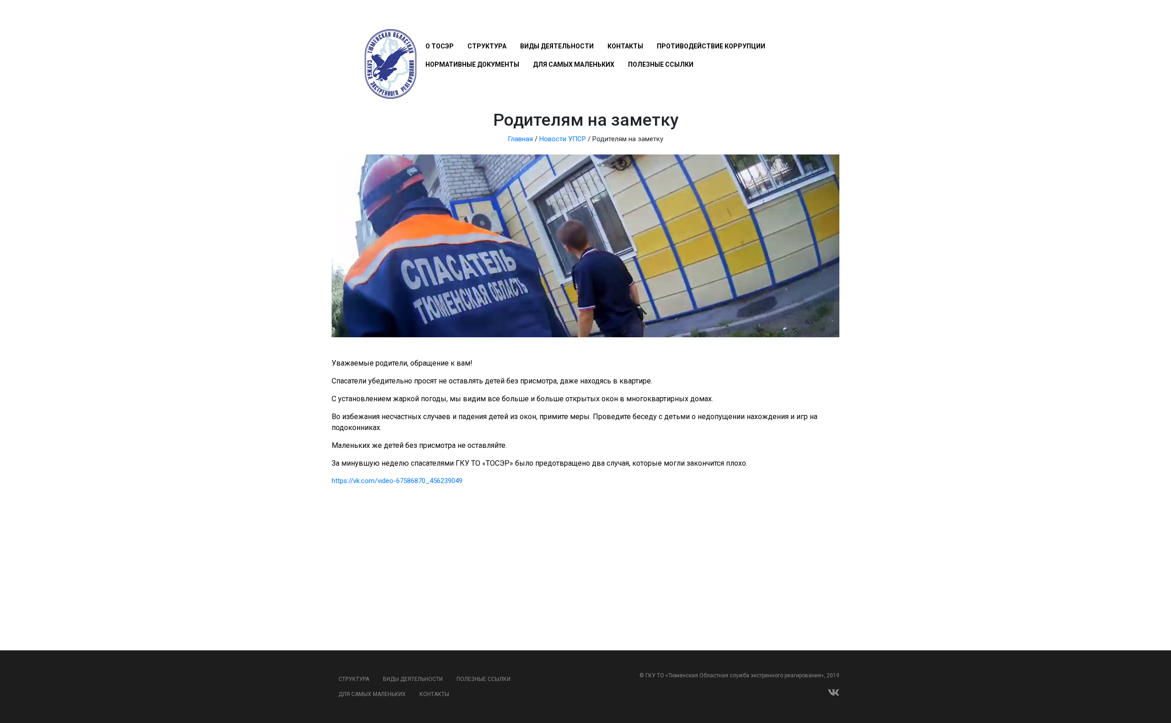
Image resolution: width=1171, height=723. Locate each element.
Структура (486, 46)
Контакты (625, 46)
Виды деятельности (557, 46)
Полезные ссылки (660, 64)
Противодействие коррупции (711, 46)
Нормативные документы (472, 64)
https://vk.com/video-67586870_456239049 (397, 481)
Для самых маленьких (573, 64)
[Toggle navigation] (431, 19)
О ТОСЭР (439, 46)
